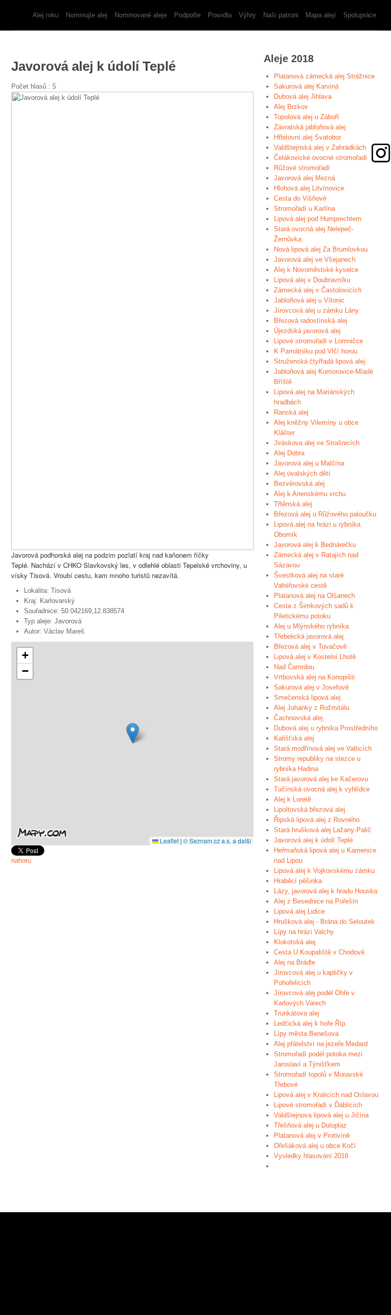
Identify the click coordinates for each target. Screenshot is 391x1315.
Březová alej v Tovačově (310, 646)
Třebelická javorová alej (309, 636)
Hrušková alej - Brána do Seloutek (324, 921)
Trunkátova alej (296, 1013)
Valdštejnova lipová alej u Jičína (321, 1115)
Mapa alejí (320, 15)
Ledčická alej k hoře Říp (309, 1023)
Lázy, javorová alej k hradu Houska (325, 891)
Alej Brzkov (291, 107)
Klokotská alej (295, 942)
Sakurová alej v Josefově (311, 687)
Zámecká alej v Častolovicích (317, 290)
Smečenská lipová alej (307, 697)
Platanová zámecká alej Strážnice (324, 76)
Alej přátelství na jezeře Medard (321, 1044)
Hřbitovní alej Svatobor (307, 137)
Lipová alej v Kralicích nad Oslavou (326, 1095)
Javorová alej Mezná (304, 178)
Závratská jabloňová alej (310, 127)
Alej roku (46, 15)
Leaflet (168, 840)
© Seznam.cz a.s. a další (217, 840)
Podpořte (187, 15)
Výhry (247, 15)
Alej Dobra (289, 453)
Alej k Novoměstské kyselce (316, 269)
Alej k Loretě (292, 799)
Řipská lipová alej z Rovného (316, 820)
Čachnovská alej (298, 718)
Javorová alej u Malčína (309, 463)
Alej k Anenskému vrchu (310, 494)
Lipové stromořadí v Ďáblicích (318, 1105)
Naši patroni (280, 15)
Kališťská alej (294, 738)
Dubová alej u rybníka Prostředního (326, 728)
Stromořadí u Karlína (304, 208)
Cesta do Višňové (300, 198)
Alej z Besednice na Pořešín (316, 901)
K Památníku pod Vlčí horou (315, 351)
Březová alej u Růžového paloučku (325, 514)
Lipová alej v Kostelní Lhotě (315, 657)
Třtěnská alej (293, 504)
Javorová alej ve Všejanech (314, 259)
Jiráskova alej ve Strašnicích (316, 443)
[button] (132, 733)
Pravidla (220, 15)
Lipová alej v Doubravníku (312, 280)
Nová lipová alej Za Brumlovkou (321, 249)
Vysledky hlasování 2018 (311, 1156)
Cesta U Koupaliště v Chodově (319, 952)
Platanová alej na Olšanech (314, 595)
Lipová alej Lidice (299, 911)
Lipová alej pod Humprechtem (317, 219)
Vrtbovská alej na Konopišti (314, 677)
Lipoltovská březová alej (309, 809)
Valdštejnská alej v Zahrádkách (320, 147)
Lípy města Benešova (306, 1033)
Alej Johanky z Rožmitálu (311, 707)
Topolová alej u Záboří (306, 117)
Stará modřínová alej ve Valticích (323, 748)
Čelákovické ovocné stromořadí (320, 157)
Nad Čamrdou (294, 667)
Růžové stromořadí (302, 168)
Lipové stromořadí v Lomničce (318, 341)
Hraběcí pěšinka (298, 881)
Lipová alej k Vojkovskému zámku (324, 870)
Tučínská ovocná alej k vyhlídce (322, 789)
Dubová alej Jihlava (302, 96)
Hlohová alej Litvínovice (309, 188)
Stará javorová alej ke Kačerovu (321, 779)
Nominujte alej (86, 15)
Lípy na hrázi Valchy (304, 932)
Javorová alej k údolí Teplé (313, 840)
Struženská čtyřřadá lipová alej (319, 361)
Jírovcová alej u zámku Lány (316, 310)
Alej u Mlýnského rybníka (311, 626)
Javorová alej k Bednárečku (315, 545)
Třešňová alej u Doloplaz (310, 1125)
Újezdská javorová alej (307, 331)
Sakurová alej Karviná (306, 86)
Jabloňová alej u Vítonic (309, 300)
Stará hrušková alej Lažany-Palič (322, 830)
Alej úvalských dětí (302, 473)
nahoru (21, 860)
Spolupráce (359, 15)
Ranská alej (291, 412)
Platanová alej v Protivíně (312, 1135)
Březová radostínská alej (310, 320)
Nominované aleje (141, 15)
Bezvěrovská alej (299, 483)
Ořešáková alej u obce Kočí (315, 1145)
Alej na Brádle (294, 962)
